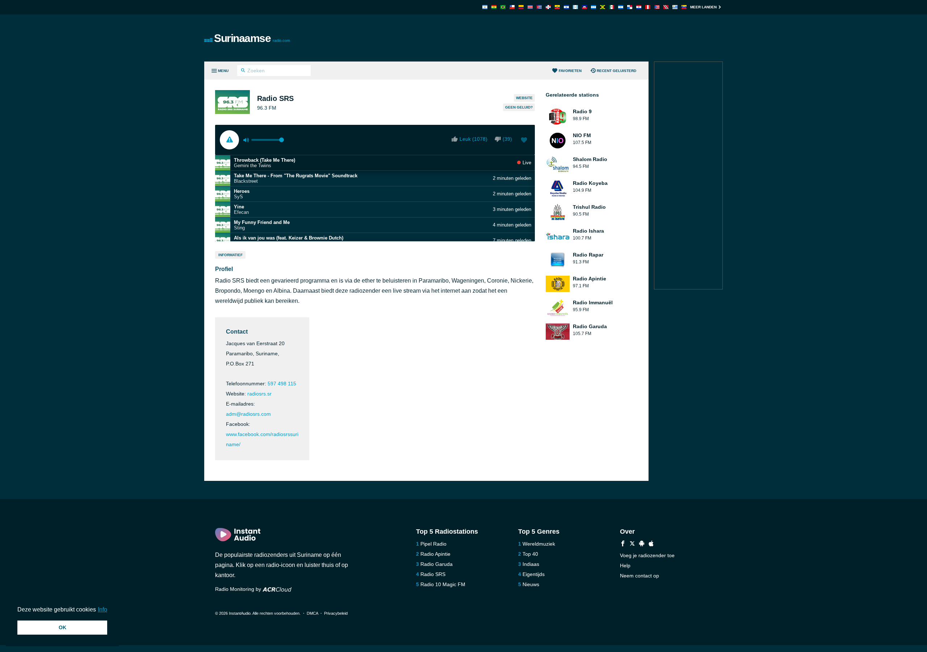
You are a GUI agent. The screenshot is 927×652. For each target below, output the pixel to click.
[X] (632, 544)
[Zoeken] (243, 71)
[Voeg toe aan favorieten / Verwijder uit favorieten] (524, 141)
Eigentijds (534, 574)
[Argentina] (484, 7)
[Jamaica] (602, 7)
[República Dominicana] (548, 7)
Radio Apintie (435, 554)
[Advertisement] (545, 38)
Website (524, 98)
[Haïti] (584, 7)
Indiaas (531, 564)
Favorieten (570, 71)
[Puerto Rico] (656, 7)
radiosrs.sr (259, 394)
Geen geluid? (519, 107)
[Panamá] (629, 7)
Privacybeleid (336, 613)
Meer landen (703, 7)
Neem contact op (639, 576)
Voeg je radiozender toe (647, 555)
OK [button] (62, 627)
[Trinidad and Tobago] (665, 7)
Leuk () (473, 139)
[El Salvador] (566, 7)
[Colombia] (521, 7)
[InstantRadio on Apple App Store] (651, 544)
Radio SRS (432, 574)
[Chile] (512, 7)
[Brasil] (503, 7)
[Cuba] (539, 7)
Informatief (230, 255)
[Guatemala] (575, 7)
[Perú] (647, 7)
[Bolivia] (493, 7)
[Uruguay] (675, 7)
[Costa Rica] (530, 7)
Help (625, 565)
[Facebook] (623, 544)
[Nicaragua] (620, 7)
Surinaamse (252, 38)
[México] (611, 7)
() (507, 139)
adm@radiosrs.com (248, 414)
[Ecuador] (557, 7)
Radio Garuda (436, 564)
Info (102, 609)
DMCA (312, 613)
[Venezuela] (684, 7)
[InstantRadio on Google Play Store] (642, 544)
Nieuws (531, 584)
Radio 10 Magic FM (442, 584)
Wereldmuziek (539, 544)
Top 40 (530, 554)
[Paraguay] (638, 7)
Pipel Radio (433, 544)
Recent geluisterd (616, 71)
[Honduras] (593, 7)
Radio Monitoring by (239, 589)
